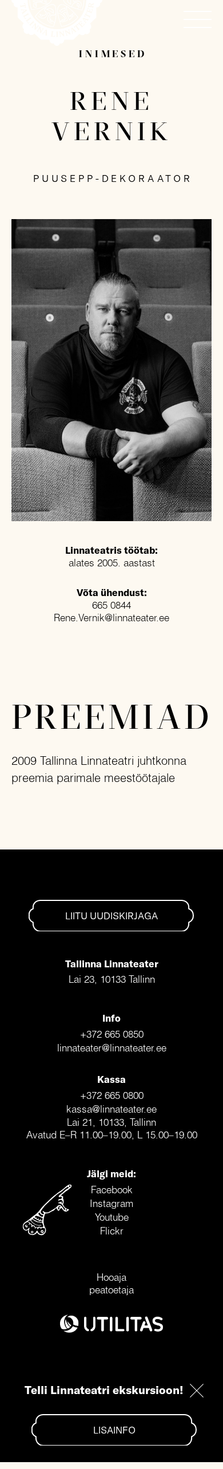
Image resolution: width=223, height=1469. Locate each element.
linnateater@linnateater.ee (111, 1048)
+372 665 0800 (112, 1095)
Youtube (112, 1217)
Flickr (112, 1231)
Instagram (111, 1203)
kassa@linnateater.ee (111, 1109)
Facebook (112, 1190)
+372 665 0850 (112, 1034)
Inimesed (113, 53)
